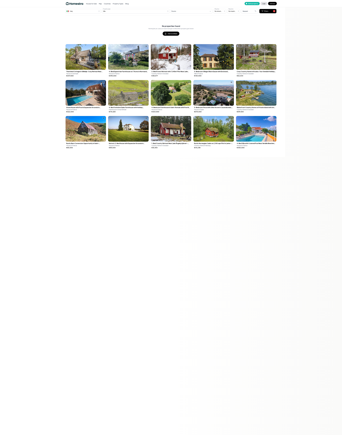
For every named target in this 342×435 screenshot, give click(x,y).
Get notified (172, 34)
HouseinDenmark (72, 74)
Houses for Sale (91, 4)
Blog (127, 4)
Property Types (118, 4)
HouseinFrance (114, 74)
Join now (272, 3)
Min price (217, 9)
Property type (106, 9)
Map (100, 4)
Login (263, 3)
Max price (230, 9)
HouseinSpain (199, 109)
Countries (107, 4)
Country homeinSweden (160, 74)
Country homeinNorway (202, 145)
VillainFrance (198, 74)
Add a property (253, 3)
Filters (269, 11)
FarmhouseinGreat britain (117, 109)
